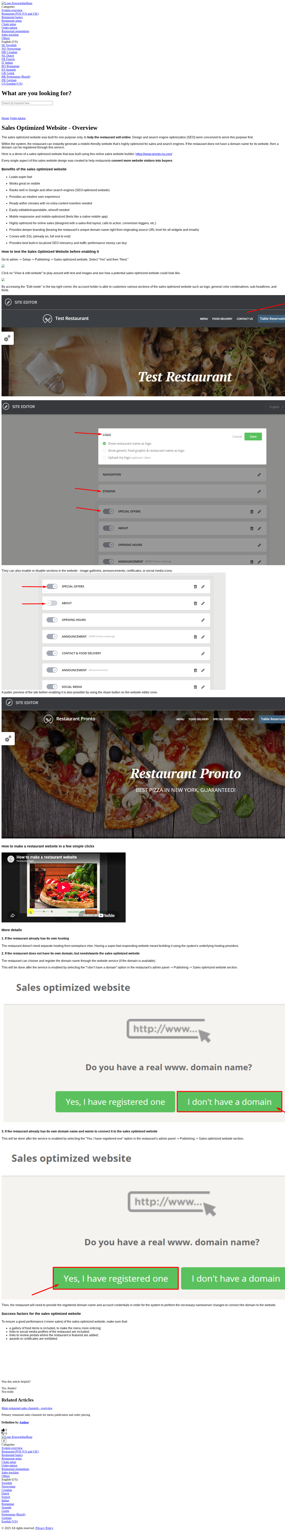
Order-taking (18, 118)
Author (24, 1422)
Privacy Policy (44, 1528)
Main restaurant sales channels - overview (27, 1408)
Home (5, 118)
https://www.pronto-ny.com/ (154, 154)
